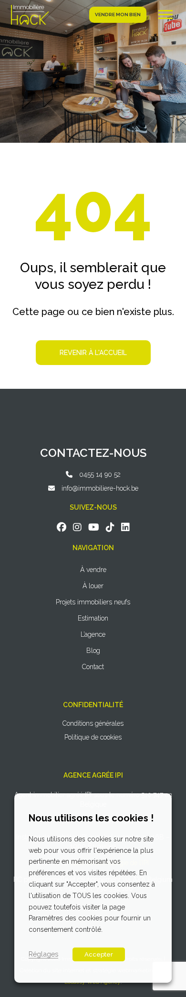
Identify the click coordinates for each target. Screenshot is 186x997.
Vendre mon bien (118, 14)
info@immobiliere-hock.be (100, 488)
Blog (93, 650)
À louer (93, 586)
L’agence (93, 634)
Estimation (93, 618)
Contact (93, 667)
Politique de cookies (93, 737)
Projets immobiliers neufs (93, 602)
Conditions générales (93, 723)
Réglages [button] (43, 954)
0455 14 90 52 (100, 474)
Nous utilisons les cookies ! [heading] (91, 818)
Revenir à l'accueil (93, 352)
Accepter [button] (98, 954)
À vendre (93, 569)
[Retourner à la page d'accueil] (30, 15)
